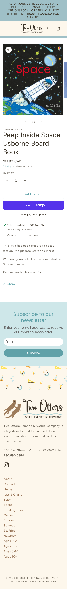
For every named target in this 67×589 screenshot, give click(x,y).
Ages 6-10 (11, 551)
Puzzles (9, 520)
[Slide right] (42, 122)
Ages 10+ (10, 556)
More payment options (33, 214)
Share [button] (11, 284)
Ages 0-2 (10, 541)
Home (8, 489)
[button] (8, 28)
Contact (9, 484)
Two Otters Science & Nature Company (33, 578)
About (8, 479)
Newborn (10, 536)
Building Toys (13, 510)
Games (8, 515)
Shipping (7, 166)
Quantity (8, 172)
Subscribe (33, 353)
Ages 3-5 (10, 546)
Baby (7, 499)
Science (9, 525)
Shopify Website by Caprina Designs (34, 581)
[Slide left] (25, 122)
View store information (22, 235)
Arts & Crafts (13, 494)
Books (8, 505)
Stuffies (9, 530)
